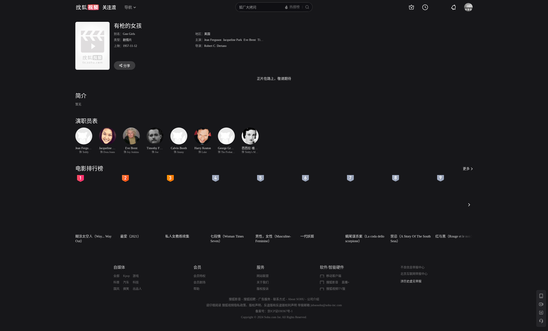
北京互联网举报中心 (414, 273)
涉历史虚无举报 (411, 281)
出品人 (137, 288)
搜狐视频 (87, 7)
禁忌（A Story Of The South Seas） (410, 239)
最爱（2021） (130, 236)
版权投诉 (263, 288)
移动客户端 (333, 276)
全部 (116, 276)
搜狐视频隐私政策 (234, 305)
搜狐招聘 (250, 299)
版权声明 (255, 305)
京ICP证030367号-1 (280, 311)
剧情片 (127, 40)
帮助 (197, 288)
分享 (126, 66)
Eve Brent (250, 40)
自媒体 (119, 267)
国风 (116, 288)
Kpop (126, 276)
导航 (128, 7)
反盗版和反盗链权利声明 (280, 305)
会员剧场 (200, 282)
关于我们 (263, 282)
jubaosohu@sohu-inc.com (326, 305)
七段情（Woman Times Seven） (227, 239)
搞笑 (126, 288)
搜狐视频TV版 (335, 288)
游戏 (136, 276)
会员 (197, 267)
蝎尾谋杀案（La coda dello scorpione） (364, 239)
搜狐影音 (332, 282)
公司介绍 (313, 299)
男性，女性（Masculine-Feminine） (273, 239)
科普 (116, 282)
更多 (466, 169)
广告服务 (264, 299)
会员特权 (200, 276)
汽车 (126, 282)
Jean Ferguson (212, 40)
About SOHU (296, 299)
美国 (207, 34)
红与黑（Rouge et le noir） (454, 236)
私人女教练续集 (177, 236)
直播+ (345, 282)
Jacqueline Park (232, 40)
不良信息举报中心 (412, 267)
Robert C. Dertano (215, 45)
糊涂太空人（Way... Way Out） (93, 239)
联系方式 (279, 299)
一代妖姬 (307, 236)
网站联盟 (263, 276)
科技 (136, 282)
